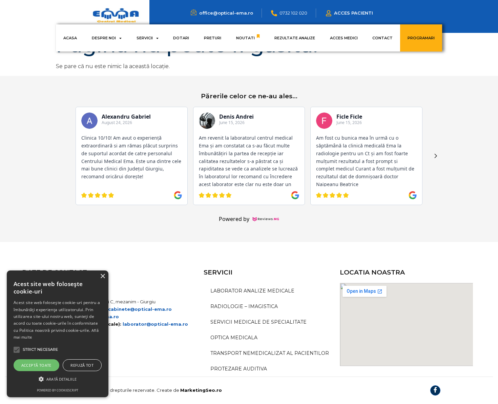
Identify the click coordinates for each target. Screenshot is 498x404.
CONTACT (382, 38)
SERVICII (145, 38)
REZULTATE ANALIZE (294, 38)
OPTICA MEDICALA (233, 338)
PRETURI (212, 38)
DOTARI (181, 38)
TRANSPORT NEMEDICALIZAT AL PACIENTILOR (269, 353)
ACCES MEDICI (344, 38)
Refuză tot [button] (82, 365)
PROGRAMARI (421, 38)
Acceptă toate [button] (36, 365)
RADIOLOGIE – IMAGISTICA (244, 306)
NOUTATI (245, 38)
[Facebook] (435, 390)
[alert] (57, 333)
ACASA (70, 38)
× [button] (102, 276)
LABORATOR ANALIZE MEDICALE (252, 291)
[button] (58, 379)
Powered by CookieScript (57, 390)
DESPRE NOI (104, 38)
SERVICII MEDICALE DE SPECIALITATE (258, 322)
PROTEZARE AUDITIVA (238, 369)
